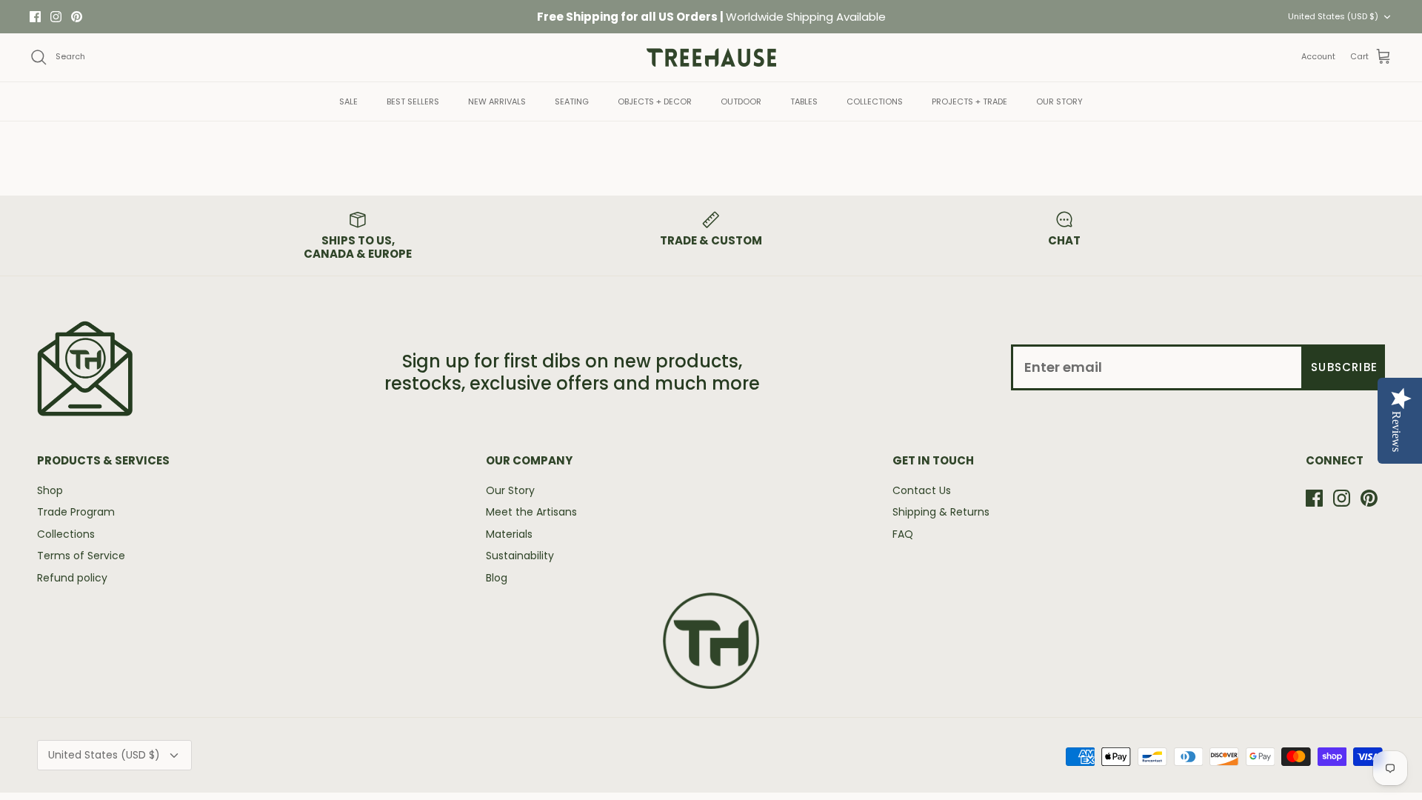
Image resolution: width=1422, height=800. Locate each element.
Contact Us (921, 490)
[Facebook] (35, 16)
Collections (66, 534)
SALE (348, 101)
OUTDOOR (741, 101)
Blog (496, 577)
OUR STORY (1059, 101)
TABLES (804, 101)
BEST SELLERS (413, 101)
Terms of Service (81, 555)
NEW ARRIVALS (497, 101)
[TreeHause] (711, 57)
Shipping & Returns (940, 511)
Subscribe (1344, 367)
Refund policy (72, 577)
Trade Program (76, 511)
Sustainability (520, 555)
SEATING (572, 101)
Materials (509, 534)
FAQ (902, 534)
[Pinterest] (76, 16)
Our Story (510, 490)
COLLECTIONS (875, 101)
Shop (50, 490)
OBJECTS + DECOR (655, 101)
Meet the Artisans (531, 511)
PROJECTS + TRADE (969, 101)
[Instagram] (55, 16)
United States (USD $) (1333, 16)
